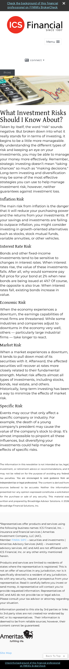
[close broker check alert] (63, 3)
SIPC (24, 540)
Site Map (6, 653)
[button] (53, 42)
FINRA (16, 540)
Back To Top (53, 656)
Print (7, 72)
